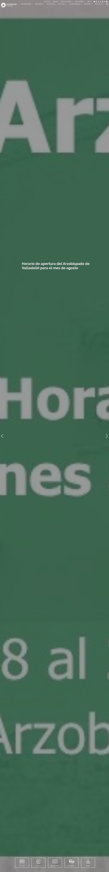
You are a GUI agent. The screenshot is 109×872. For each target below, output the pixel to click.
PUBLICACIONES (65, 1)
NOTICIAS (47, 1)
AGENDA (55, 1)
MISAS (89, 1)
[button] (2, 436)
